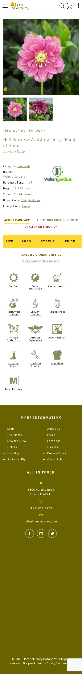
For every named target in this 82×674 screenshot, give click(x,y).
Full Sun (14, 286)
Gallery (12, 447)
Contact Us (54, 459)
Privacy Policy (56, 453)
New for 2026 (16, 441)
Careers (52, 447)
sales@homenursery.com (41, 521)
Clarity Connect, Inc (60, 663)
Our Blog (13, 453)
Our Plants (14, 434)
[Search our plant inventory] (62, 6)
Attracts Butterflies (13, 338)
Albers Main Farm (17, 220)
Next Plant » (37, 130)
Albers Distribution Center (57, 220)
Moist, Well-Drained (14, 313)
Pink (23, 200)
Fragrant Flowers (13, 364)
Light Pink (34, 200)
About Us (53, 428)
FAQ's (51, 434)
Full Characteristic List (41, 261)
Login (11, 428)
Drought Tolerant (35, 313)
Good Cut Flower (35, 364)
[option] (41, 57)
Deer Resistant (57, 337)
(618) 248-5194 (41, 507)
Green (26, 206)
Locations (53, 441)
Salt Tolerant (57, 311)
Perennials (23, 166)
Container (57, 363)
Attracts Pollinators (35, 338)
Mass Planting (13, 389)
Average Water (57, 286)
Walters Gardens (14, 176)
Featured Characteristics (41, 254)
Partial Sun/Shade (35, 287)
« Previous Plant (14, 130)
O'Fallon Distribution (40, 227)
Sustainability (16, 459)
